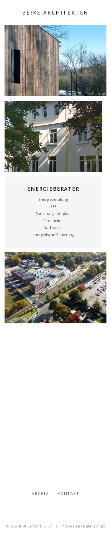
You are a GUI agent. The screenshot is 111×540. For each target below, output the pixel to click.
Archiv (40, 493)
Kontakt (68, 493)
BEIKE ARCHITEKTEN (55, 12)
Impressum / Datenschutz (83, 526)
